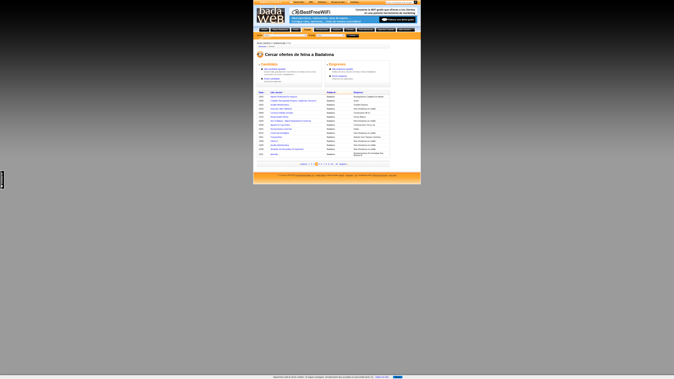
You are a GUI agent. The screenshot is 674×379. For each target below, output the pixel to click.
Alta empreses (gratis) (342, 69)
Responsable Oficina (279, 117)
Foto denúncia (366, 29)
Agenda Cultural (386, 29)
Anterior (303, 164)
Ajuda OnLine (321, 175)
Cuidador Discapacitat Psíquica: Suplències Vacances (293, 101)
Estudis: (312, 35)
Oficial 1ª (274, 141)
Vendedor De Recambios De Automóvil (286, 149)
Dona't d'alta (299, 2)
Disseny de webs (338, 2)
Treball (307, 29)
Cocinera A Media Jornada (281, 113)
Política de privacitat (380, 175)
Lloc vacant (276, 92)
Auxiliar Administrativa (279, 105)
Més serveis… (406, 29)
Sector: (260, 35)
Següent (342, 164)
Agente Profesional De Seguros (283, 97)
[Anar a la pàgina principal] (271, 23)
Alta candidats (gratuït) (274, 69)
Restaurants (322, 29)
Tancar (397, 377)
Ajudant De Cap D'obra (280, 125)
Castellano (354, 2)
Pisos (296, 29)
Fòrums (349, 29)
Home (264, 29)
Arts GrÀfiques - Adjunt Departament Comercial (290, 121)
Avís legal (392, 175)
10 (332, 164)
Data (261, 92)
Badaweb (262, 46)
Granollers (349, 175)
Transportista (276, 137)
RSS (311, 2)
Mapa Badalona (280, 29)
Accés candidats (272, 79)
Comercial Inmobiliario (279, 133)
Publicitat (322, 2)
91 (337, 164)
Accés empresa (339, 76)
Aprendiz (274, 154)
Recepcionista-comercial (281, 129)
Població (331, 92)
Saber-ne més (382, 377)
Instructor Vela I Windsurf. (281, 109)
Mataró (341, 175)
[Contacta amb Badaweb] (2, 188)
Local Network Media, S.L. (305, 175)
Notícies (337, 29)
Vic (356, 175)
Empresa (358, 92)
